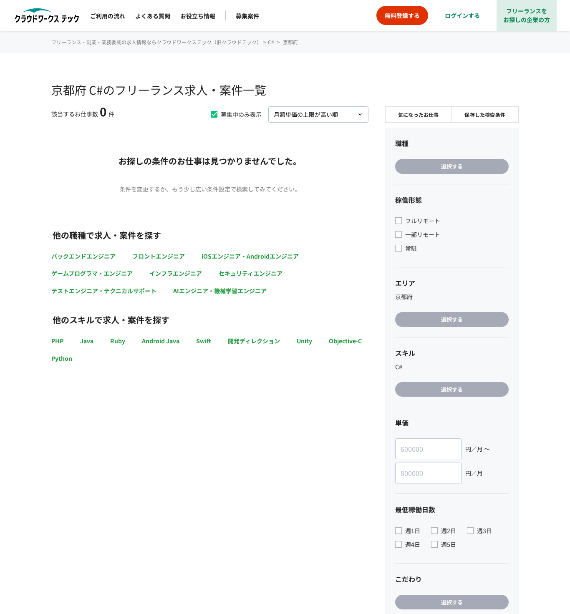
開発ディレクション (254, 341)
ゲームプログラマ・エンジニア (92, 273)
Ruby (117, 341)
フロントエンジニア (158, 256)
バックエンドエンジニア (83, 256)
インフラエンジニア (175, 273)
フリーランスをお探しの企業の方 (526, 15)
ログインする (462, 15)
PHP (57, 341)
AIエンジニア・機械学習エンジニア (220, 291)
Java (86, 341)
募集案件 (247, 16)
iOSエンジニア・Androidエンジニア (250, 256)
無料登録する (402, 15)
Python (61, 358)
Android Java (160, 341)
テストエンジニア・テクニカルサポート (103, 291)
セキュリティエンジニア (250, 273)
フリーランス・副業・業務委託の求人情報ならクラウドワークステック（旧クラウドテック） (156, 41)
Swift (203, 341)
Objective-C (345, 341)
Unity (304, 341)
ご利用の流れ (107, 16)
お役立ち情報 (197, 16)
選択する (452, 166)
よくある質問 (152, 16)
